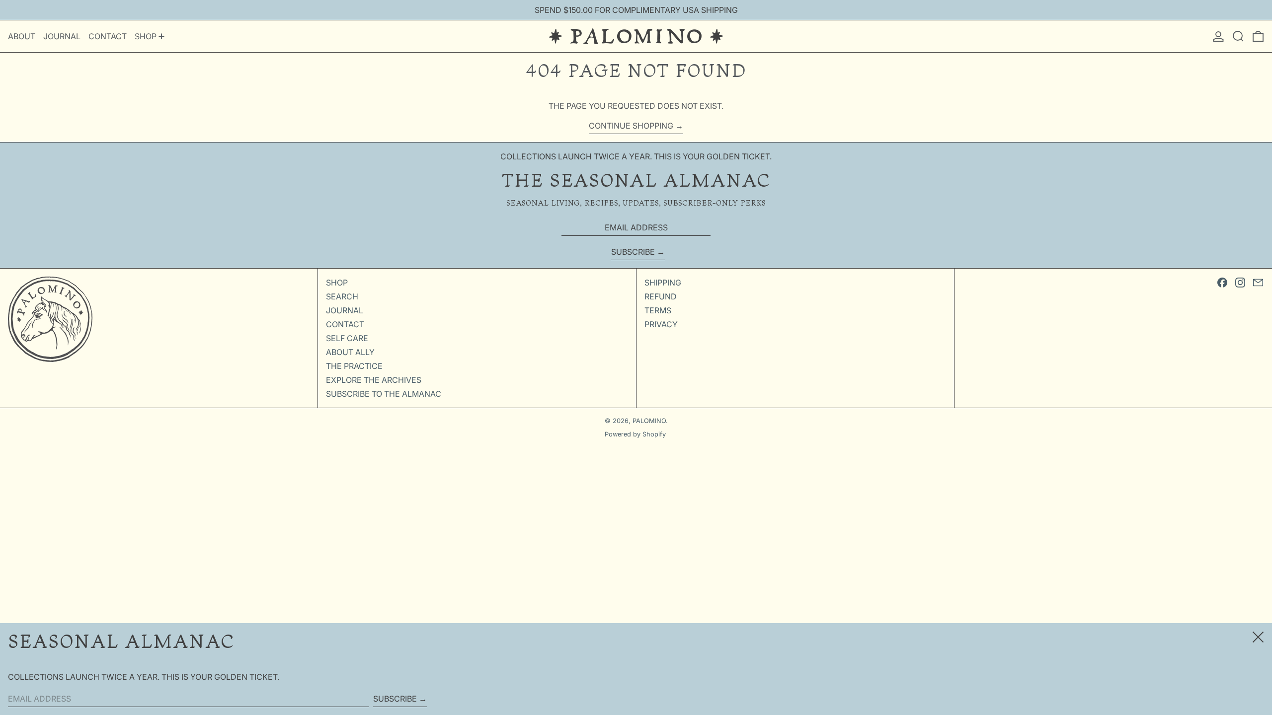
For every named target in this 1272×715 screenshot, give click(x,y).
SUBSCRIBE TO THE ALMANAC (383, 394)
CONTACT (345, 324)
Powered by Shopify (635, 434)
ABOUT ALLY (350, 352)
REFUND (660, 296)
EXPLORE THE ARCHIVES (373, 380)
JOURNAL (344, 310)
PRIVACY (661, 324)
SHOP (337, 282)
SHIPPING (662, 282)
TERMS (657, 310)
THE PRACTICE (354, 366)
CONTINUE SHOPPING (631, 126)
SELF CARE (347, 338)
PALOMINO (649, 421)
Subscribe (633, 252)
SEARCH (342, 296)
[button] (1238, 36)
